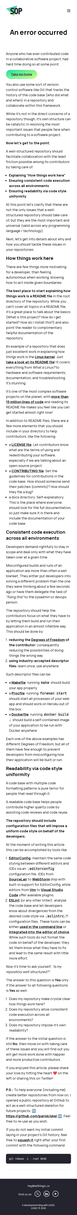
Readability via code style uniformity (34, 771)
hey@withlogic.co (39, 1186)
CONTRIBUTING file (28, 471)
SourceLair (18, 879)
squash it (25, 1140)
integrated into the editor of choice (39, 932)
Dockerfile (20, 714)
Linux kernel (45, 357)
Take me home (21, 74)
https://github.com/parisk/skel (31, 1116)
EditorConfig (20, 858)
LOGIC (51, 1205)
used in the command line (41, 926)
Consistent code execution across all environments (35, 535)
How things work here (29, 258)
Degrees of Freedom (48, 639)
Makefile (19, 682)
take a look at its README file (30, 362)
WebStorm (41, 879)
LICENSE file (21, 444)
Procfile (18, 693)
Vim (33, 889)
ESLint (14, 900)
